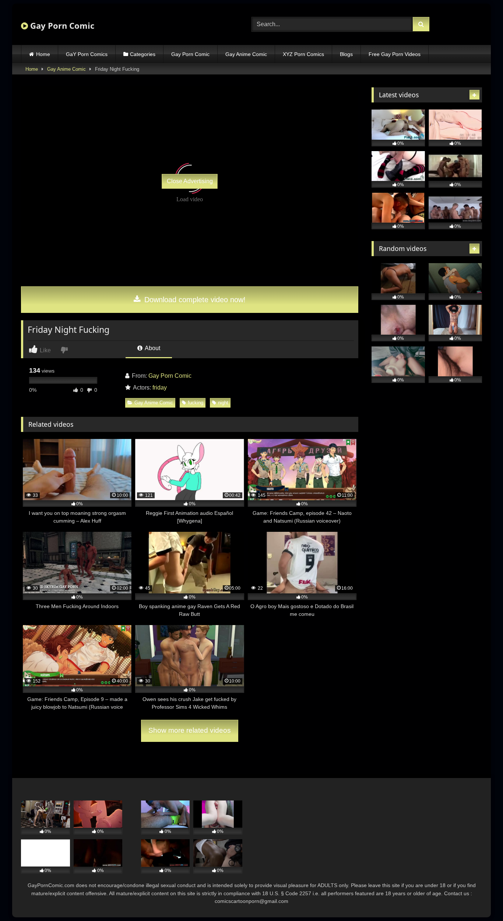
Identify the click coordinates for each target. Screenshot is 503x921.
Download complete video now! (194, 300)
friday (159, 387)
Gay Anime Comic (246, 54)
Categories (142, 54)
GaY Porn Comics (87, 54)
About (152, 348)
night (223, 402)
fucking (195, 402)
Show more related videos (189, 730)
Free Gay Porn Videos (395, 54)
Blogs (346, 54)
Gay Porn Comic (61, 25)
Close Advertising (190, 181)
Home (43, 54)
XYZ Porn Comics (303, 54)
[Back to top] (480, 899)
